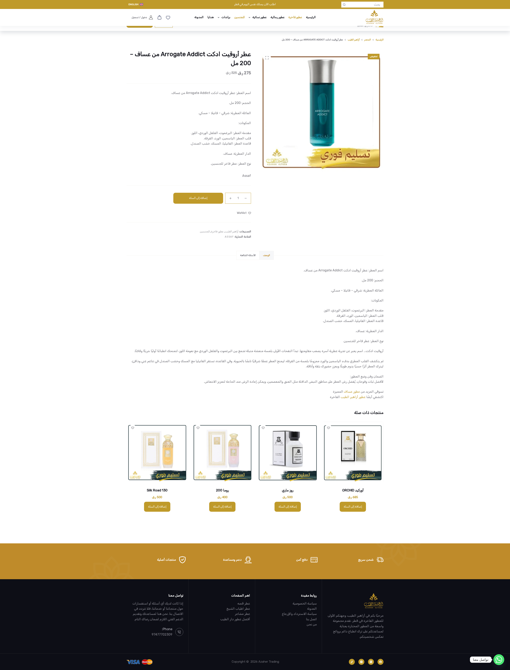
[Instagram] (361, 662)
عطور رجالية (277, 17)
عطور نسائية (259, 17)
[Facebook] (380, 662)
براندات (226, 17)
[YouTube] (352, 662)
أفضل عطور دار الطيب (235, 619)
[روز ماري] (287, 452)
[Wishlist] (168, 17)
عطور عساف (352, 391)
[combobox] (365, 5)
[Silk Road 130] (157, 452)
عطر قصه (243, 603)
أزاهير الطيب (231, 231)
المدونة (198, 17)
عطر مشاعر (242, 614)
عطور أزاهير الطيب (353, 397)
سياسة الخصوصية (305, 603)
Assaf (246, 176)
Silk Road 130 (157, 490)
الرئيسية (311, 17)
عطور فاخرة (295, 17)
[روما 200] (222, 452)
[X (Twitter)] (371, 662)
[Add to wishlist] (328, 427)
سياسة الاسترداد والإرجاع (299, 614)
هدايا (210, 17)
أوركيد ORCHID (353, 490)
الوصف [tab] (266, 255)
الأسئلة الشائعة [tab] (248, 255)
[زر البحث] (344, 4)
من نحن (312, 624)
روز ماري (287, 490)
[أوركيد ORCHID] (353, 452)
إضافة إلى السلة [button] (353, 506)
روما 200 (222, 490)
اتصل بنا (311, 619)
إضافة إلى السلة (198, 198)
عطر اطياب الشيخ (238, 608)
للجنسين (239, 17)
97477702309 (162, 634)
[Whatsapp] (498, 659)
